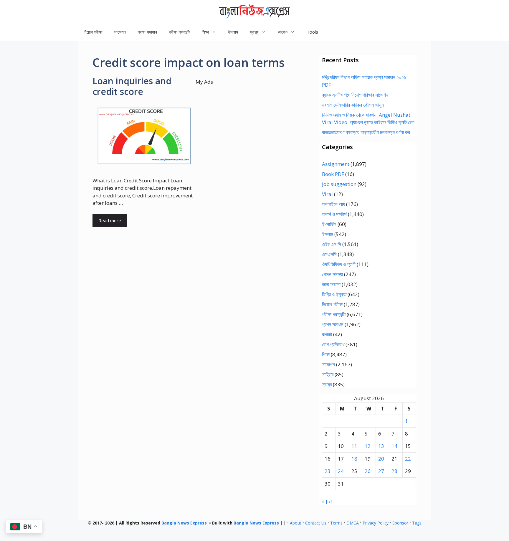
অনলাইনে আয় (333, 204)
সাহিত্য (327, 374)
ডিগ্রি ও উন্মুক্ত (334, 294)
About (295, 523)
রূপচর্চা (327, 334)
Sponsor (400, 523)
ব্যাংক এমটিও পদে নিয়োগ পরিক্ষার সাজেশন (355, 94)
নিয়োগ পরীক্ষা (93, 32)
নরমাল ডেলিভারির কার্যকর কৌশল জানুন (353, 104)
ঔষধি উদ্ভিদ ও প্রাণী (339, 264)
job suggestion (339, 184)
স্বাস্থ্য (327, 384)
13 (381, 446)
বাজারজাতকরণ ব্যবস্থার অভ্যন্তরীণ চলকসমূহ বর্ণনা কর (366, 132)
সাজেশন (120, 32)
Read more (109, 220)
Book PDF (333, 174)
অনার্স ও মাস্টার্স (334, 214)
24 (341, 471)
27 (381, 471)
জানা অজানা (331, 284)
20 (381, 458)
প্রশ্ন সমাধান (147, 32)
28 (394, 471)
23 (327, 471)
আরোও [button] (282, 32)
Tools (312, 32)
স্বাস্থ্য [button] (254, 32)
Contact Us (315, 523)
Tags (417, 523)
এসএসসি (329, 254)
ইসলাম (233, 32)
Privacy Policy (376, 523)
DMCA (352, 523)
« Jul (327, 501)
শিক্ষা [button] (205, 32)
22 (408, 458)
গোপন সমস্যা (332, 274)
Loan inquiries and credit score (131, 86)
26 (368, 471)
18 (354, 458)
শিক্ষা (326, 354)
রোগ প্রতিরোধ (333, 344)
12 (368, 446)
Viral (327, 194)
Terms (336, 523)
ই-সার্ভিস (329, 224)
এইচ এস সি (331, 244)
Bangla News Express (184, 523)
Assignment (335, 164)
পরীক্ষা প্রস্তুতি (179, 32)
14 (394, 446)
